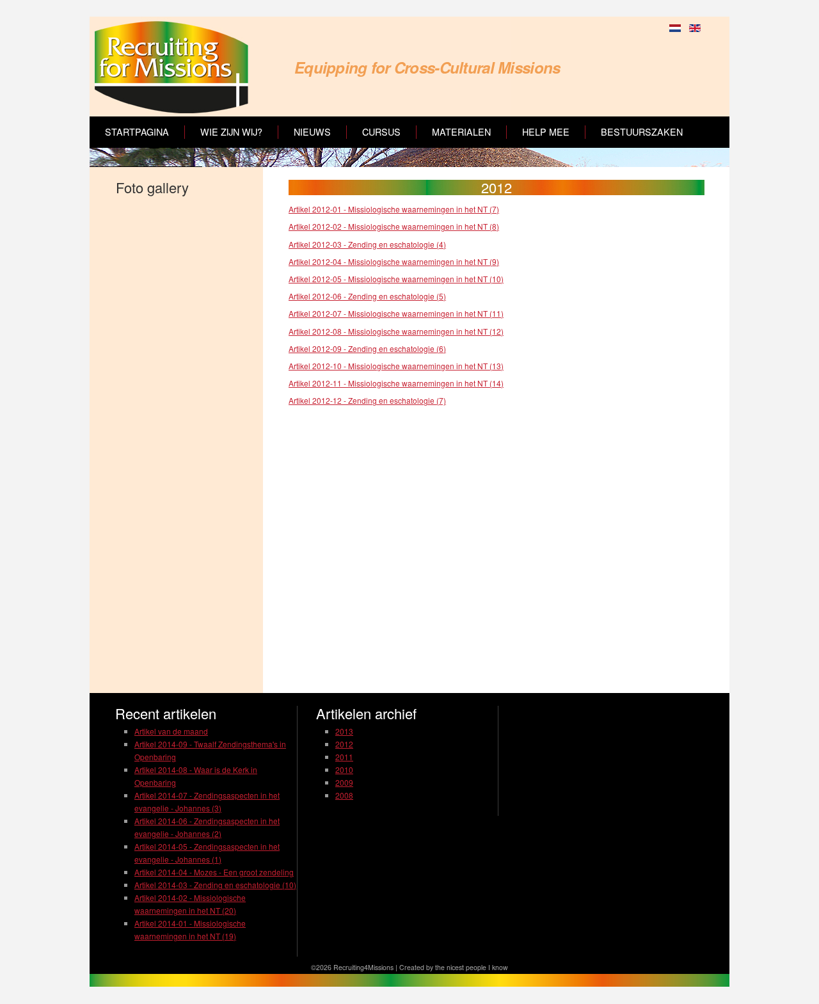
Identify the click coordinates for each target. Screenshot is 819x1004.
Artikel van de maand (171, 731)
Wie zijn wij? (231, 131)
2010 (344, 769)
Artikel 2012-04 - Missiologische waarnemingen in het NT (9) (394, 261)
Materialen (461, 131)
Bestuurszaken (642, 131)
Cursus (381, 131)
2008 (344, 795)
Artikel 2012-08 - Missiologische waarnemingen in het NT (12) (396, 331)
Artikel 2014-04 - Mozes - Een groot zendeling (214, 871)
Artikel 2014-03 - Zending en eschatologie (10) (215, 884)
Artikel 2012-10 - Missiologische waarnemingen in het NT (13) (396, 365)
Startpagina (137, 131)
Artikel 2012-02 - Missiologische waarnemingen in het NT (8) (394, 226)
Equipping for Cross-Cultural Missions (427, 67)
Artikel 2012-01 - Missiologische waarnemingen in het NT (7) (394, 208)
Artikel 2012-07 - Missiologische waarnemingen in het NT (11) (396, 313)
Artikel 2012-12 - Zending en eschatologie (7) (367, 400)
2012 (344, 743)
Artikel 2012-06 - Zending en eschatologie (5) (367, 296)
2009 (344, 782)
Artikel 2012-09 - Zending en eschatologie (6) (367, 348)
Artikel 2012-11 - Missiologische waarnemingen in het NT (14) (396, 383)
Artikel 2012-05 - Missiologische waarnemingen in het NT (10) (396, 278)
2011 (344, 756)
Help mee (545, 131)
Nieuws (312, 131)
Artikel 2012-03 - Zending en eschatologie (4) (367, 244)
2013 (344, 731)
